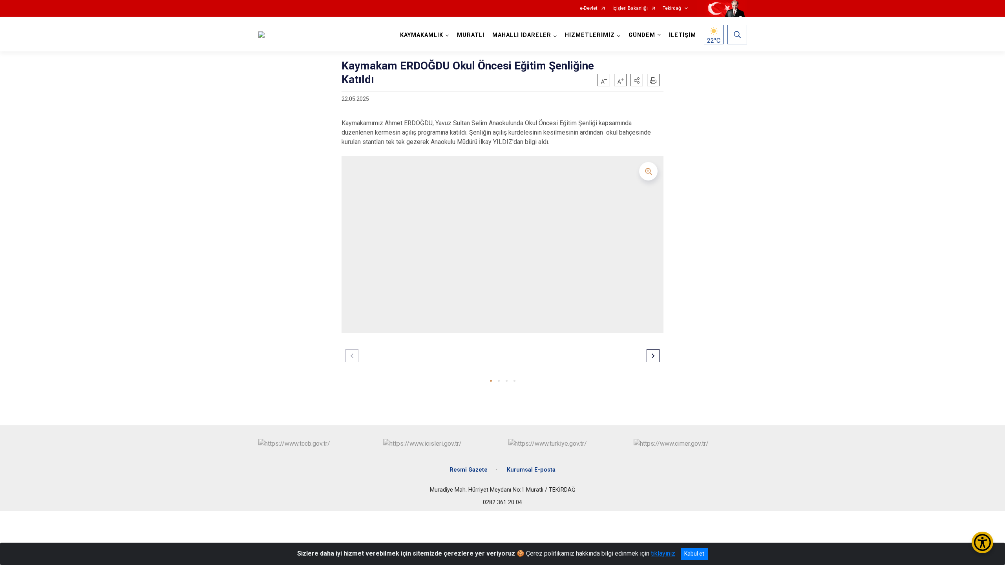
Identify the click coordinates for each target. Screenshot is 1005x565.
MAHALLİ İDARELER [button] (521, 35)
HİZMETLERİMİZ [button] (590, 35)
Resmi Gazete (469, 470)
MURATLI (470, 35)
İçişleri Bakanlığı (630, 8)
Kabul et (694, 553)
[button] (636, 80)
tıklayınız (663, 553)
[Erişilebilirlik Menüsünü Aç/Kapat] (982, 542)
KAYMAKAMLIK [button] (421, 35)
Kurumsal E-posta (531, 470)
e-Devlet (589, 8)
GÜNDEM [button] (642, 35)
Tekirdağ (672, 8)
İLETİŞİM (682, 35)
